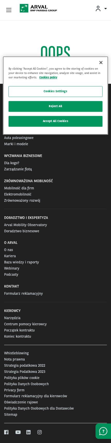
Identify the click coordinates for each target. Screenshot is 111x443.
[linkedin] (28, 432)
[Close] (101, 62)
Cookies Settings (55, 91)
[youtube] (17, 432)
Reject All (55, 106)
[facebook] (6, 432)
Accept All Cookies (55, 121)
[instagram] (39, 432)
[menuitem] (101, 8)
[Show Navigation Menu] (9, 10)
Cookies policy (48, 77)
